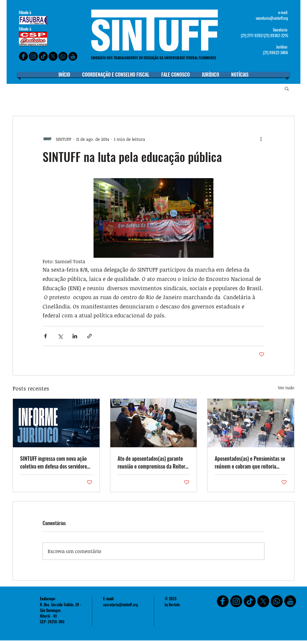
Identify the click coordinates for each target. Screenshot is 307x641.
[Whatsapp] (62, 56)
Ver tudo (286, 387)
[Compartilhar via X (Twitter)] (60, 336)
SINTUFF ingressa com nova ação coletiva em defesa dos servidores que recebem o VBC (54, 462)
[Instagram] (33, 56)
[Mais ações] (260, 139)
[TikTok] (250, 601)
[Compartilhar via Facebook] (45, 336)
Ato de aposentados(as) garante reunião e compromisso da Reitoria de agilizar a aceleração (153, 462)
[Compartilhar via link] (89, 336)
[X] (53, 56)
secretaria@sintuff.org (272, 18)
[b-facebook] (23, 56)
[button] (287, 88)
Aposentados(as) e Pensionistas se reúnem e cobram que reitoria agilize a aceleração (250, 462)
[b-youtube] (72, 56)
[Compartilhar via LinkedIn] (75, 336)
